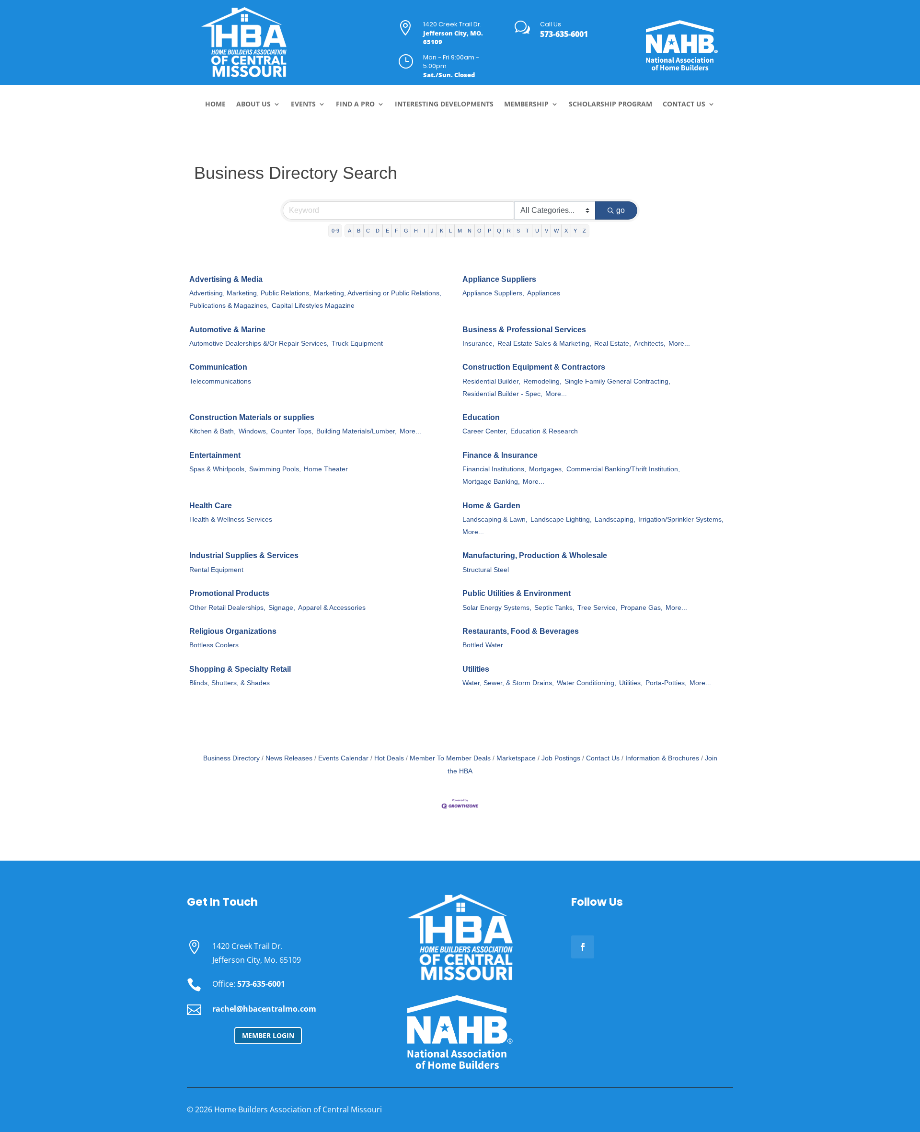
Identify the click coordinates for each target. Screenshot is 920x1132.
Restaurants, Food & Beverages (520, 631)
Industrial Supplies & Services (244, 555)
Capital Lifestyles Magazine (313, 305)
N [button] (470, 230)
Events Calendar (343, 758)
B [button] (358, 230)
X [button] (566, 230)
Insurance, (478, 343)
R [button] (509, 230)
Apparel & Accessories (332, 607)
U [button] (537, 230)
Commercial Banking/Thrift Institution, (623, 469)
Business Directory (231, 758)
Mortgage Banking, (491, 481)
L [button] (450, 230)
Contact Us (684, 104)
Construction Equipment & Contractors (533, 367)
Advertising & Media (226, 279)
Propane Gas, (642, 607)
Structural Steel (485, 569)
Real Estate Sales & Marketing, (544, 343)
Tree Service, (597, 607)
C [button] (368, 230)
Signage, (281, 607)
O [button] (479, 230)
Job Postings (560, 758)
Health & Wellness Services (230, 519)
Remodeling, (542, 381)
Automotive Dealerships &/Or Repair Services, (259, 343)
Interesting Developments (444, 104)
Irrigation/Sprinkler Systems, (681, 519)
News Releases (288, 758)
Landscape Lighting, (561, 519)
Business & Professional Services (524, 330)
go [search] (620, 210)
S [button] (518, 230)
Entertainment (215, 455)
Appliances (543, 293)
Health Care (210, 506)
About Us (253, 104)
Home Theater (326, 469)
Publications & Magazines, (229, 305)
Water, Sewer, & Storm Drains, (508, 683)
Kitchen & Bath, (212, 431)
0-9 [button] (335, 230)
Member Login (268, 1035)
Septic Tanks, (554, 607)
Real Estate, (612, 343)
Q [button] (499, 230)
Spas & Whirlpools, (217, 469)
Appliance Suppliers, (493, 293)
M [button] (460, 230)
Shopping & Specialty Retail (240, 669)
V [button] (546, 230)
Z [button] (584, 230)
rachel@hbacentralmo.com (264, 1009)
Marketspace (516, 758)
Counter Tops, (292, 431)
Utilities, (631, 683)
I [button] (424, 230)
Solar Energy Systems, (496, 607)
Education (481, 417)
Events (303, 104)
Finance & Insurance (500, 455)
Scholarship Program (610, 104)
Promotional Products (229, 593)
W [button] (556, 230)
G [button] (406, 230)
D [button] (378, 230)
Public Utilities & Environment (516, 593)
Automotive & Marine (227, 330)
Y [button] (575, 230)
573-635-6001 (564, 34)
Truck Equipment (357, 343)
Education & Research (544, 431)
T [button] (527, 230)
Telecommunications (220, 381)
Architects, (650, 343)
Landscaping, (615, 519)
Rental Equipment (216, 569)
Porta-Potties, (666, 683)
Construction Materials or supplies (251, 417)
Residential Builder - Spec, (502, 393)
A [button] (349, 230)
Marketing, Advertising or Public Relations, (377, 293)
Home (215, 104)
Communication (218, 367)
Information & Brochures (662, 758)
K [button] (441, 230)
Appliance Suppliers (499, 279)
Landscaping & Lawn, (495, 519)
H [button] (416, 230)
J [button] (432, 230)
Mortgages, (546, 469)
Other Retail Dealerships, (227, 607)
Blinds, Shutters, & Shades (229, 683)
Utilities (475, 669)
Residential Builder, (491, 381)
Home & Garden (491, 506)
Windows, (253, 431)
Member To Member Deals (450, 758)
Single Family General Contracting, (617, 381)
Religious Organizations (232, 631)
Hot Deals (389, 758)
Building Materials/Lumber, (356, 431)
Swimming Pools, (275, 469)
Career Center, (484, 431)
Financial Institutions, (494, 469)
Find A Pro (355, 104)
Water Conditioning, (586, 683)
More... (679, 343)
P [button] (489, 230)
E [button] (387, 230)
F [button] (396, 230)
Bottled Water (482, 645)
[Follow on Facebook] (582, 946)
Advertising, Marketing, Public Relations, (250, 293)
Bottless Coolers (214, 645)
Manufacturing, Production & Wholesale (534, 555)
